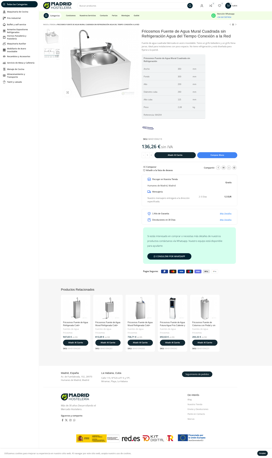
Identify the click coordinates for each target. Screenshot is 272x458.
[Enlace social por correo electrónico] (223, 168)
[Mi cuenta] (201, 6)
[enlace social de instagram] (70, 420)
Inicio (45, 24)
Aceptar (262, 453)
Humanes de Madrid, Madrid (161, 185)
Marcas (191, 419)
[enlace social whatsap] (229, 168)
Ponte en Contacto (196, 414)
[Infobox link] (222, 15)
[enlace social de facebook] (218, 168)
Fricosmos (68, 332)
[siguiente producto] (235, 24)
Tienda (52, 24)
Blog (190, 399)
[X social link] (66, 420)
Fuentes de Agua (71, 329)
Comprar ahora (217, 155)
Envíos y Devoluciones (198, 409)
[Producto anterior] (230, 24)
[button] (75, 343)
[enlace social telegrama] (234, 168)
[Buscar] (190, 5)
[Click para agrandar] (67, 92)
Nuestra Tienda (195, 404)
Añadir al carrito (175, 155)
